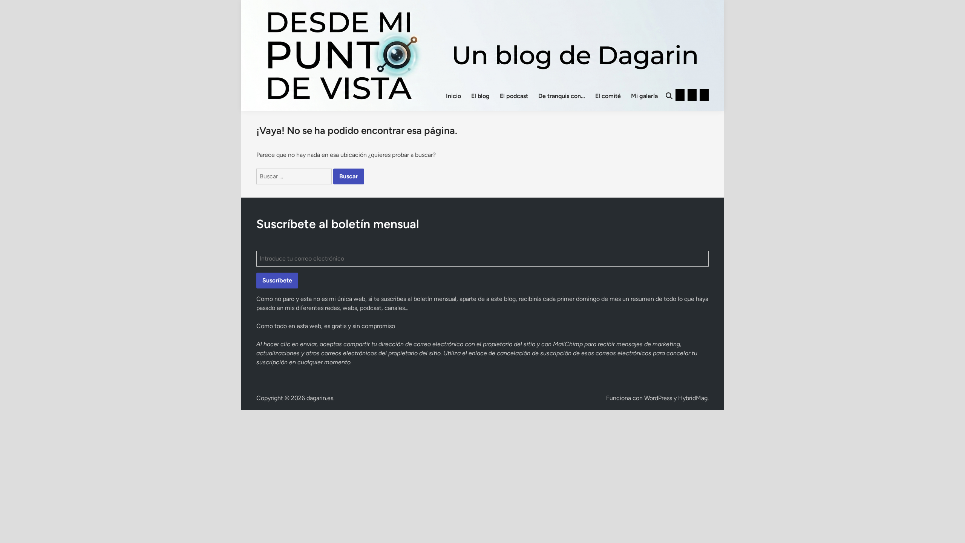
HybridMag (693, 398)
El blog (480, 96)
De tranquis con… (561, 96)
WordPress (658, 398)
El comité (608, 96)
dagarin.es (319, 398)
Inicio (453, 96)
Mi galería (644, 96)
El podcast (514, 96)
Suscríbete (277, 280)
